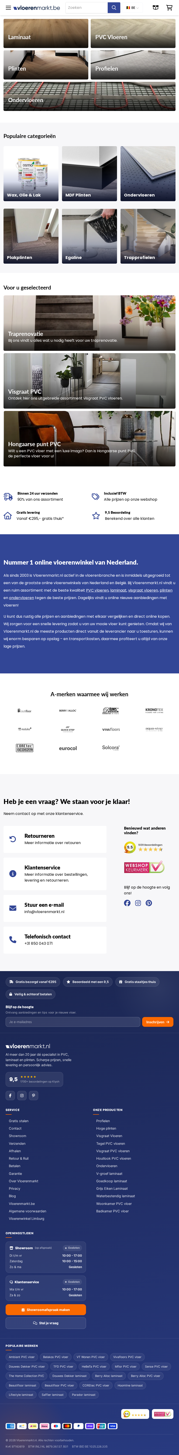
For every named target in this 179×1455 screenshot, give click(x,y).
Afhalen (15, 1151)
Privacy (14, 1188)
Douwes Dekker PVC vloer (27, 1366)
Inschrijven (155, 1022)
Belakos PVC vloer (55, 1357)
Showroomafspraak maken (48, 1310)
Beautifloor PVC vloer (59, 1385)
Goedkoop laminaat (111, 1181)
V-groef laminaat (109, 1174)
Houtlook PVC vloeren (113, 1158)
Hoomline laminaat (130, 1385)
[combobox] (87, 7)
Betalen (14, 1166)
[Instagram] (22, 1095)
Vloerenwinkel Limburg (26, 1219)
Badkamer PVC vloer (112, 1211)
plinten (166, 590)
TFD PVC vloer (63, 1366)
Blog (12, 1196)
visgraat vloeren (143, 590)
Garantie (15, 1174)
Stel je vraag (49, 1323)
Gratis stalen (18, 1121)
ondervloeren (21, 597)
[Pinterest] (33, 1095)
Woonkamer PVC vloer (114, 1204)
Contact (15, 1128)
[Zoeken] (114, 7)
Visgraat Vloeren (109, 1136)
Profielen (103, 1121)
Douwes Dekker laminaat (69, 1376)
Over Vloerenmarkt (23, 1181)
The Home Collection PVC (26, 1376)
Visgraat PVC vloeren (113, 1151)
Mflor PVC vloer (126, 1366)
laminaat (118, 590)
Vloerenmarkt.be (22, 1204)
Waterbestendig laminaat (115, 1196)
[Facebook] (10, 1095)
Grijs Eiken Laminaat (112, 1188)
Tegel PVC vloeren (110, 1143)
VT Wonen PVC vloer (91, 1357)
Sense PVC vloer (156, 1366)
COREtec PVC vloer (96, 1385)
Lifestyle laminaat (21, 1394)
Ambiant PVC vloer (22, 1357)
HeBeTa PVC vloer (94, 1366)
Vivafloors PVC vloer (127, 1357)
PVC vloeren (97, 590)
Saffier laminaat (53, 1394)
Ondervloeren (106, 1166)
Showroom (17, 1136)
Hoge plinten (106, 1128)
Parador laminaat (84, 1394)
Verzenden (17, 1143)
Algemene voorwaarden (27, 1211)
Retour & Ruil (18, 1158)
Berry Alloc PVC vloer (145, 1376)
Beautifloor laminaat (22, 1385)
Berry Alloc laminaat (109, 1376)
